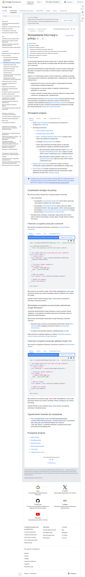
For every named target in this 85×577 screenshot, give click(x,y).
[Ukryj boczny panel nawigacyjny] (20, 574)
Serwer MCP (39, 10)
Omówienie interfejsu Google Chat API (59, 182)
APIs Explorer (46, 538)
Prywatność (33, 573)
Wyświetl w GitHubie (67, 237)
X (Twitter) (64, 535)
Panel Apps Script (47, 532)
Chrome (26, 556)
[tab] (31, 118)
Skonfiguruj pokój (36, 440)
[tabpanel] (51, 148)
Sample (48, 10)
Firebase (26, 558)
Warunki (26, 573)
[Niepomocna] (74, 29)
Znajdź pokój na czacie (37, 452)
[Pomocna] (71, 29)
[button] (11, 29)
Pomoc (55, 10)
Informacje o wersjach (30, 537)
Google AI (26, 564)
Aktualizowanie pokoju (37, 446)
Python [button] (39, 118)
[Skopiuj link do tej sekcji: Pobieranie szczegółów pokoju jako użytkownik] (65, 224)
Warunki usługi (28, 542)
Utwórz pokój (35, 437)
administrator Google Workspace (50, 106)
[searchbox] (11, 16)
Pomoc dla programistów (31, 540)
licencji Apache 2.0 (44, 471)
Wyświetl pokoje (36, 443)
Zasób (32, 76)
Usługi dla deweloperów (30, 534)
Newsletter (64, 532)
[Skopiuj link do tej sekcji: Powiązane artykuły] (46, 433)
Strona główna (31, 29)
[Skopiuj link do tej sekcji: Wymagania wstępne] (48, 113)
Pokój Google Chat (38, 168)
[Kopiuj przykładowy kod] (73, 240)
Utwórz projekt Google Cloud (44, 130)
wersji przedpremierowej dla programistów (56, 210)
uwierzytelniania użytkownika (59, 102)
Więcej (39, 2)
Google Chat (30, 2)
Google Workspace (41, 29)
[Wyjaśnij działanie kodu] (68, 240)
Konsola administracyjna (49, 530)
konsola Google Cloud (48, 535)
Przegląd (4, 10)
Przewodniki (13, 10)
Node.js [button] (31, 118)
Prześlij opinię (69, 35)
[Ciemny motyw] (71, 240)
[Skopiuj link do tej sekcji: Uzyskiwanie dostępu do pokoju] (58, 190)
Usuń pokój (34, 449)
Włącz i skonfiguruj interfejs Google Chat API (49, 136)
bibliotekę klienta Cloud (49, 141)
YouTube (64, 538)
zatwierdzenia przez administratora (54, 212)
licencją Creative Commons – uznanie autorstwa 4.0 (63, 469)
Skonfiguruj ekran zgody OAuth (45, 133)
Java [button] (44, 118)
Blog (63, 530)
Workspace (16, 2)
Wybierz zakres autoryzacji (41, 163)
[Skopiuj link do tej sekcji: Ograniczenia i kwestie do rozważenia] (63, 414)
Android (26, 553)
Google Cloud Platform (30, 561)
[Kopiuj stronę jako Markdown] (42, 38)
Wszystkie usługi (28, 566)
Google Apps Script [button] (54, 118)
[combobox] (53, 1)
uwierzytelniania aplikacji (51, 98)
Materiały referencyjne (26, 10)
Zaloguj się (80, 2)
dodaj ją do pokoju (53, 172)
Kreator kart (63, 10)
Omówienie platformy (30, 532)
